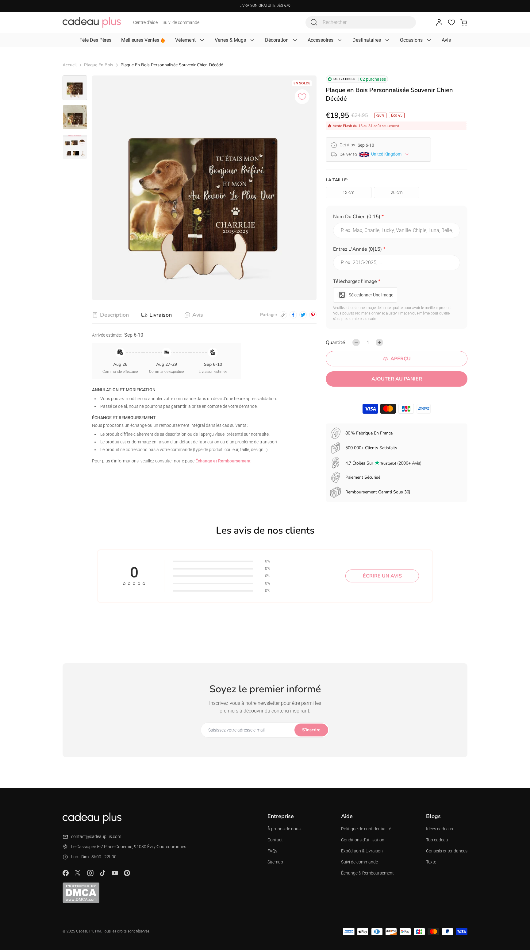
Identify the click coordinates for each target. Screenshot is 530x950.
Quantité (335, 342)
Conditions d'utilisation (362, 839)
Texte (431, 861)
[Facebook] (66, 873)
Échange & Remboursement (367, 873)
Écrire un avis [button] (382, 576)
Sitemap (275, 861)
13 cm (348, 192)
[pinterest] (313, 315)
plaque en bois (98, 65)
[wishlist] (451, 22)
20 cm (396, 192)
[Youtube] (115, 873)
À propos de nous (284, 828)
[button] (396, 217)
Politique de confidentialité (366, 828)
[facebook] (293, 315)
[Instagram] (90, 873)
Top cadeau (437, 839)
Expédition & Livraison (362, 850)
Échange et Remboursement (223, 460)
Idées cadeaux (439, 828)
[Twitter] (78, 872)
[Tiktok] (102, 873)
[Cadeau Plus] (92, 22)
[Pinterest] (127, 873)
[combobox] (360, 22)
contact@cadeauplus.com (96, 836)
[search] (314, 22)
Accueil (70, 65)
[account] (439, 22)
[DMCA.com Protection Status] (81, 892)
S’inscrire (311, 730)
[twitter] (303, 315)
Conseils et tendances (446, 850)
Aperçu (400, 358)
